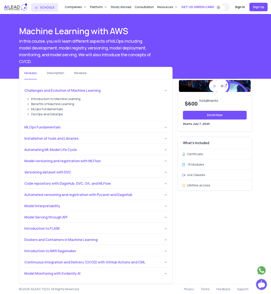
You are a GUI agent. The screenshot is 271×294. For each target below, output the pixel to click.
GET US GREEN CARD (197, 7)
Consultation (144, 7)
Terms (205, 289)
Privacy (189, 289)
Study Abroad (121, 7)
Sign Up (258, 7)
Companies (73, 7)
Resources (165, 7)
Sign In (240, 7)
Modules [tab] (30, 73)
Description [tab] (55, 73)
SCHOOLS (46, 7)
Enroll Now (215, 115)
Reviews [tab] (80, 73)
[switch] (220, 7)
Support (243, 289)
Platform (96, 7)
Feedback (223, 289)
